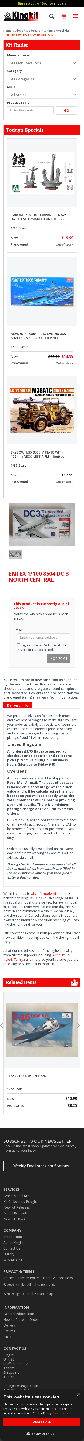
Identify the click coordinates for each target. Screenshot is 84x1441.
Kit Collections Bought (20, 1201)
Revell (66, 955)
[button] (42, 1433)
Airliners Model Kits (57, 31)
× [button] (78, 1394)
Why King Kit (13, 1260)
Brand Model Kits (17, 1196)
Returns (9, 1331)
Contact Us (12, 1248)
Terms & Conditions (57, 1278)
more (36, 959)
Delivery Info (17, 705)
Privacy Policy (28, 1278)
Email (18, 630)
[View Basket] (63, 17)
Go (66, 110)
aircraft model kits (45, 893)
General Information (19, 1313)
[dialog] (42, 1415)
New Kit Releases (17, 1207)
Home (7, 31)
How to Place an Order (21, 1319)
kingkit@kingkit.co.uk (22, 1386)
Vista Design (45, 1294)
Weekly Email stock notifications (41, 1165)
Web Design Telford (18, 1294)
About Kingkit (14, 1242)
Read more (60, 1413)
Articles (9, 1278)
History (9, 1254)
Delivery (10, 1325)
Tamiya (19, 959)
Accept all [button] (42, 1422)
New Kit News (14, 1219)
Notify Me (58, 658)
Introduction (13, 1236)
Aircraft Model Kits (27, 31)
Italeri (8, 959)
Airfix (56, 955)
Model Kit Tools (16, 1213)
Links (7, 1337)
